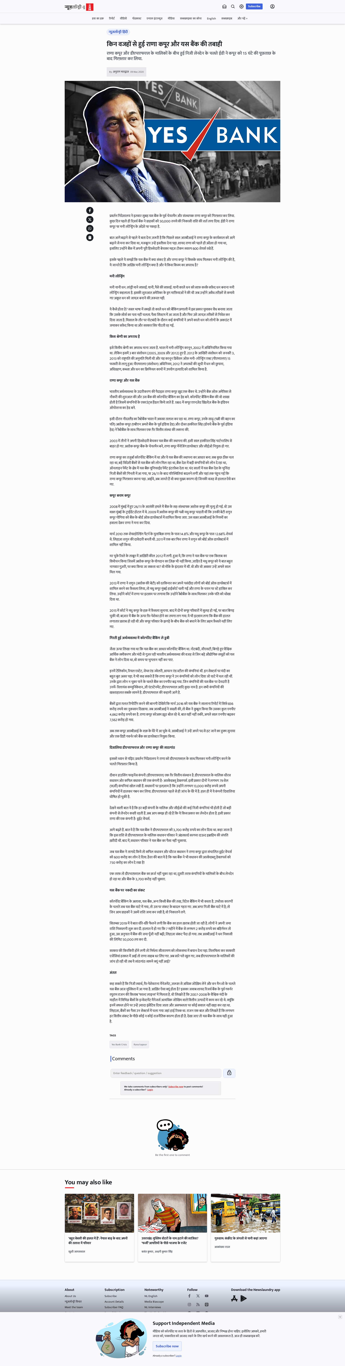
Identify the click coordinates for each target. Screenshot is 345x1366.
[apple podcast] (206, 1305)
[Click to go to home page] (79, 7)
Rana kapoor (140, 1044)
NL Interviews (152, 1307)
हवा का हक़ (98, 18)
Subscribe (254, 6)
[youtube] (206, 1296)
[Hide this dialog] (340, 1317)
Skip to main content (81, 29)
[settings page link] (241, 6)
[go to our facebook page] (189, 1296)
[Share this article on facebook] (90, 210)
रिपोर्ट (112, 18)
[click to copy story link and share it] (90, 237)
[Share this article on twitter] (90, 219)
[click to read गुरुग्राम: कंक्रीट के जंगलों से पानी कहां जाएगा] (245, 1213)
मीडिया (171, 18)
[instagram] (189, 1305)
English (211, 18)
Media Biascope (154, 1301)
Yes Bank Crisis (119, 1044)
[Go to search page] (233, 6)
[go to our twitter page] (198, 1296)
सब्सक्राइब (226, 18)
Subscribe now (167, 1346)
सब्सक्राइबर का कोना (191, 18)
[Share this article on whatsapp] (90, 228)
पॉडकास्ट (136, 18)
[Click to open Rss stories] (198, 1305)
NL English (150, 1296)
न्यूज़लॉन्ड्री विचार (73, 1301)
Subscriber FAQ (114, 1307)
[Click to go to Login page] (272, 6)
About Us (70, 1296)
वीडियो (123, 18)
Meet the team (74, 1307)
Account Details (114, 1301)
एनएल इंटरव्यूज (154, 18)
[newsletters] (224, 6)
